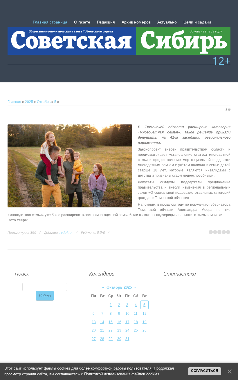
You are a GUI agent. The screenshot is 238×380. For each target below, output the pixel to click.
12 (145, 314)
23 (119, 330)
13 (94, 322)
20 (94, 330)
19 (145, 322)
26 (145, 330)
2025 (29, 102)
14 (102, 322)
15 (111, 322)
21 (102, 330)
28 (102, 339)
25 (136, 330)
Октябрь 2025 (119, 287)
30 (119, 339)
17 (127, 322)
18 (136, 322)
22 (111, 330)
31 (127, 339)
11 (136, 314)
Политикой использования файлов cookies (121, 374)
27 (94, 339)
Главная (14, 102)
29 (111, 339)
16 (119, 322)
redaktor (66, 232)
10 (127, 314)
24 (127, 330)
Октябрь (44, 102)
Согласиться (204, 371)
